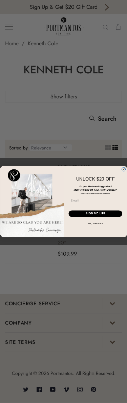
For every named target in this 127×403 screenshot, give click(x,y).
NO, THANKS (95, 223)
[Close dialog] (124, 169)
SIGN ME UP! (95, 213)
